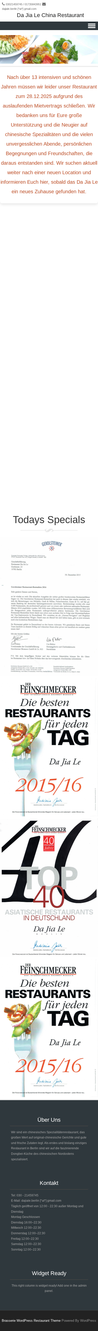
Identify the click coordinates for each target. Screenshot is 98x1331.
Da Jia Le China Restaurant (50, 15)
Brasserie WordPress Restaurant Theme (31, 1320)
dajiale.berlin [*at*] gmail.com (19, 8)
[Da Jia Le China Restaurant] (49, 62)
